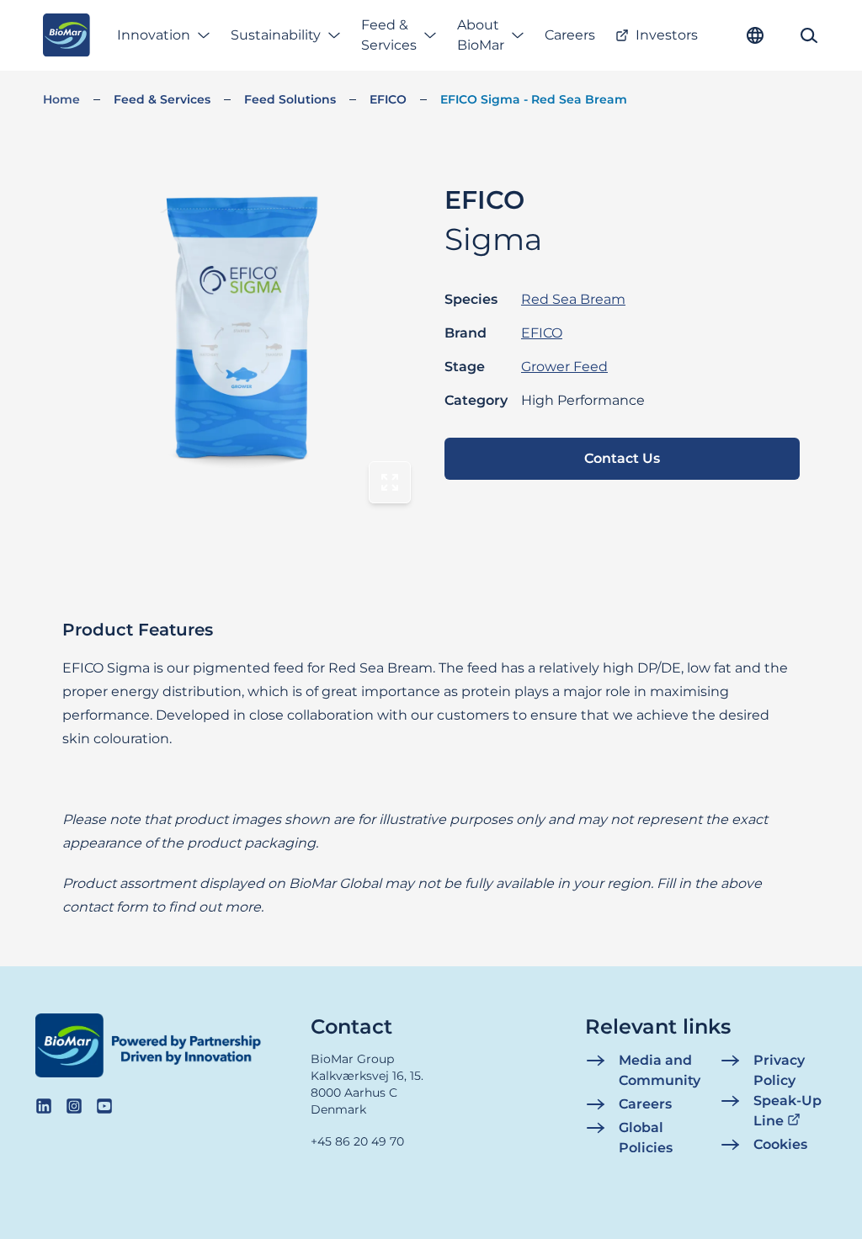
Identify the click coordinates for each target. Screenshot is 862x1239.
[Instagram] (74, 1106)
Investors (667, 35)
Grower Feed (564, 367)
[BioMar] (66, 35)
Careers (570, 35)
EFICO (388, 99)
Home (61, 99)
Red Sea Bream (573, 299)
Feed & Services (389, 35)
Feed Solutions (290, 99)
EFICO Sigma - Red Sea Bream (533, 99)
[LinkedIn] (43, 1106)
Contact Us (622, 458)
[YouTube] (104, 1106)
